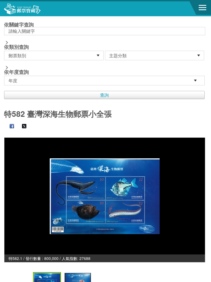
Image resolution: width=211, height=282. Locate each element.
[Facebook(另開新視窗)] (9, 126)
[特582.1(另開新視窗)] (104, 196)
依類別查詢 (16, 46)
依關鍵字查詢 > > (19, 48)
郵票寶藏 (34, 8)
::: (5, 18)
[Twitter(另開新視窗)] (21, 126)
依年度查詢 (16, 71)
